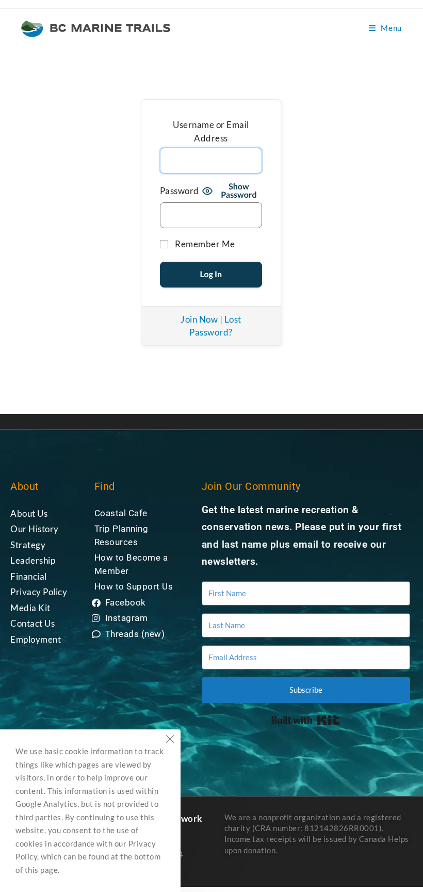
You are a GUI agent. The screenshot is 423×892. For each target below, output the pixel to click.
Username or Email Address (211, 131)
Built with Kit (305, 720)
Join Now (199, 319)
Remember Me (204, 243)
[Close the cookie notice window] (169, 740)
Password (179, 190)
